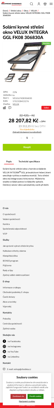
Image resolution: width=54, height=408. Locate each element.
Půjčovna (7, 265)
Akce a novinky (9, 302)
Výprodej (7, 306)
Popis (9, 161)
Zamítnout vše (18, 396)
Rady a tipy (8, 270)
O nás (5, 208)
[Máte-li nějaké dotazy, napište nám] (9, 107)
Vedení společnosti (11, 219)
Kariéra (6, 224)
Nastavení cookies (27, 401)
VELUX (16, 104)
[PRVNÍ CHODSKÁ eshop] (11, 3)
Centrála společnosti (12, 323)
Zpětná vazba (9, 328)
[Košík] (45, 4)
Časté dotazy (9, 297)
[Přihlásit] (39, 4)
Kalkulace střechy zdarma (14, 251)
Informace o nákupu (12, 287)
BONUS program (10, 260)
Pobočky (7, 318)
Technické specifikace (29, 161)
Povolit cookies (35, 396)
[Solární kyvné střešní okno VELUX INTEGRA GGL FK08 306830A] (27, 57)
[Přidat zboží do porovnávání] (4, 108)
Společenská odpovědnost (15, 228)
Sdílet (46, 108)
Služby (6, 240)
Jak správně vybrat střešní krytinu (18, 246)
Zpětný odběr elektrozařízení (16, 275)
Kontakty (7, 313)
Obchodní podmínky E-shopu (16, 292)
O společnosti (9, 214)
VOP (5, 233)
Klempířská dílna (10, 256)
